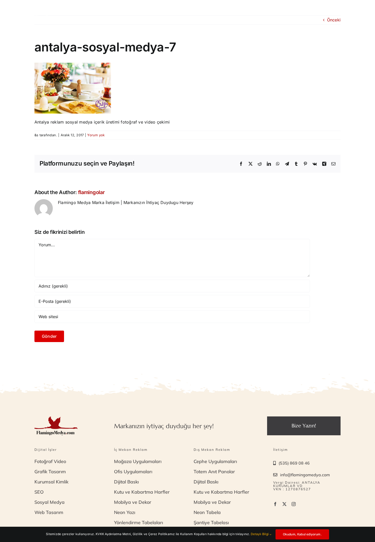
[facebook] (275, 504)
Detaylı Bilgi (260, 534)
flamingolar (91, 192)
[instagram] (294, 504)
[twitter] (284, 504)
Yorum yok (96, 135)
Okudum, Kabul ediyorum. (302, 534)
